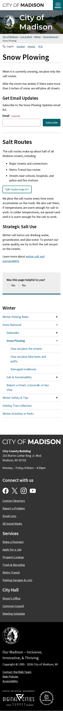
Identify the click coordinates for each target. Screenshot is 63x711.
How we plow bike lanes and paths (28, 359)
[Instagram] (24, 491)
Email (11, 116)
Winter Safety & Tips (15, 398)
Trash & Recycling (14, 565)
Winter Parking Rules (16, 317)
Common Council (13, 606)
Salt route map (18, 190)
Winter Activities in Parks (18, 414)
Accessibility (10, 681)
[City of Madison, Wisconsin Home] (11, 636)
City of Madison (36, 22)
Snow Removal (50, 36)
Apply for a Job (12, 549)
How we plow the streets (26, 349)
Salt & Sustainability (19, 377)
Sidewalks (13, 333)
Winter (37, 36)
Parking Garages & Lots (17, 580)
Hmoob (31, 46)
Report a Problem (14, 508)
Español (21, 46)
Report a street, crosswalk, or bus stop (28, 387)
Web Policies (10, 676)
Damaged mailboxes (23, 369)
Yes (13, 285)
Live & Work (26, 36)
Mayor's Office (11, 598)
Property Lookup (13, 557)
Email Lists (9, 516)
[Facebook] (6, 491)
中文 (40, 46)
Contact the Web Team (17, 672)
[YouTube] (33, 491)
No (24, 285)
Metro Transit (11, 572)
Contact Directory (14, 501)
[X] (15, 491)
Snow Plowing (16, 341)
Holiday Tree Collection (17, 406)
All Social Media (12, 524)
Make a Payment (13, 542)
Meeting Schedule (14, 614)
